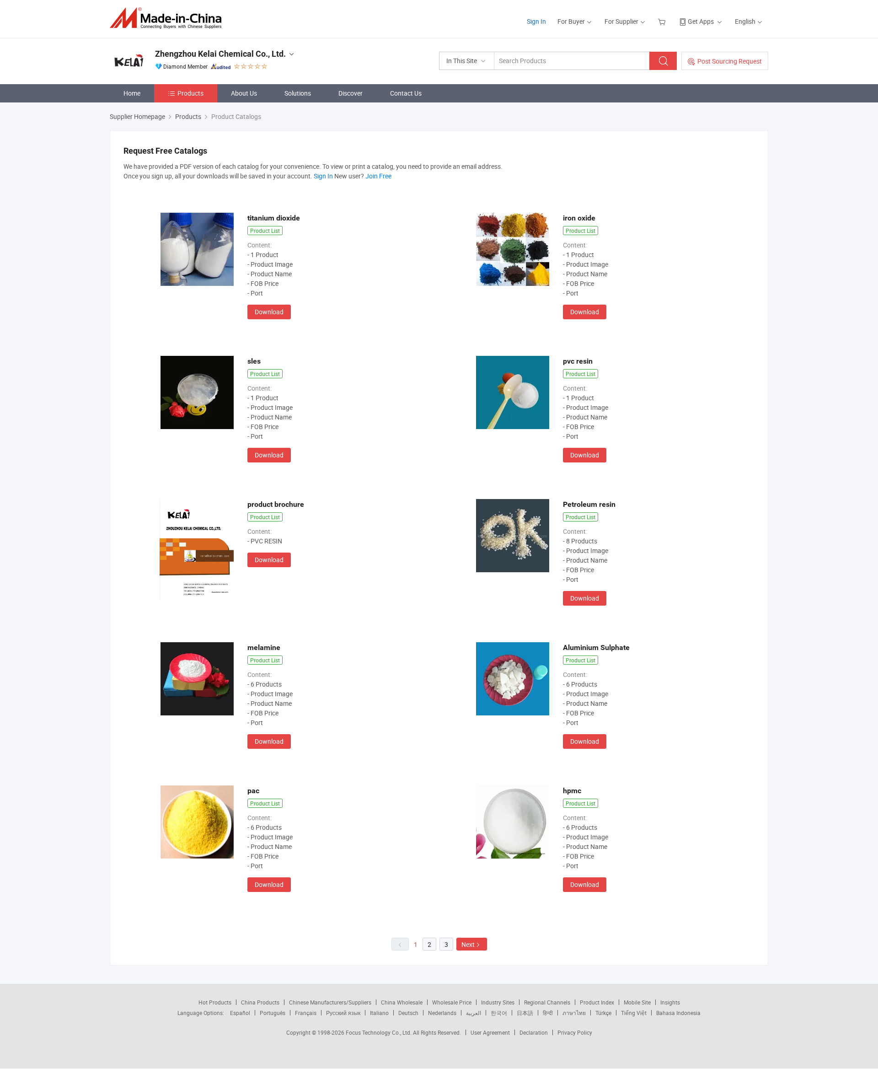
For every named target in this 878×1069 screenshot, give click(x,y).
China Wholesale (402, 1002)
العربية (473, 1012)
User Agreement (490, 1032)
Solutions (297, 93)
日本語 (525, 1012)
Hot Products (214, 1002)
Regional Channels (547, 1002)
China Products (260, 1002)
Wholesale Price (451, 1002)
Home (131, 93)
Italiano (379, 1012)
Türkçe (603, 1012)
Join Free (378, 176)
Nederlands (442, 1012)
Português (272, 1012)
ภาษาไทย (574, 1012)
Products (190, 93)
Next (468, 944)
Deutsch (408, 1012)
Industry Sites (497, 1002)
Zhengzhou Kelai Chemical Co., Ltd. (220, 54)
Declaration (533, 1032)
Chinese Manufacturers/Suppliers (330, 1002)
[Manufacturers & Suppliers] (168, 18)
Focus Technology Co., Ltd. (379, 1032)
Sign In (536, 21)
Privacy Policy (574, 1032)
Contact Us (406, 93)
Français (305, 1012)
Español (240, 1012)
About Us (244, 93)
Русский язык (343, 1012)
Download (269, 311)
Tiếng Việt (634, 1012)
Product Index (597, 1002)
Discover (350, 93)
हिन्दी (548, 1012)
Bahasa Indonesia (678, 1012)
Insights (670, 1002)
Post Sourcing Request (729, 61)
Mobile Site (637, 1002)
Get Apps (700, 21)
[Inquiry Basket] (663, 21)
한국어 (499, 1012)
